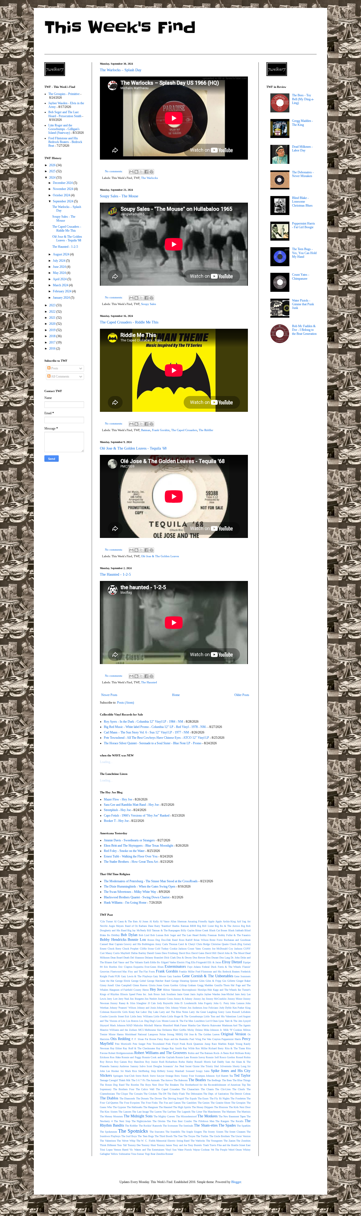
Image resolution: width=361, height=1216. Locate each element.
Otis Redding (120, 1039)
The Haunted (149, 682)
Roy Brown (106, 1061)
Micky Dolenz (195, 1029)
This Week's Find (120, 28)
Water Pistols (185, 1149)
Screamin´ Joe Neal (173, 1066)
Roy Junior (151, 1061)
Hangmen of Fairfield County (125, 989)
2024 (52, 177)
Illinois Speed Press (131, 994)
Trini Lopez (106, 1149)
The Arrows (167, 1080)
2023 (52, 305)
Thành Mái (124, 1080)
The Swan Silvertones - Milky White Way (130, 892)
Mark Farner (180, 1025)
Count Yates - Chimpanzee (300, 276)
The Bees (227, 1080)
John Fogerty (205, 1003)
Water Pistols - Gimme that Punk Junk (303, 304)
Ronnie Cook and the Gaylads (158, 1057)
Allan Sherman (178, 921)
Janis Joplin (196, 994)
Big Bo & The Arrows (227, 925)
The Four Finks (149, 1102)
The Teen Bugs (146, 1136)
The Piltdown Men (203, 1121)
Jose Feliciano (210, 1007)
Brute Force (216, 939)
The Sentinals (186, 1125)
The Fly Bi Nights (220, 1098)
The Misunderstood (186, 1116)
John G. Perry (221, 1003)
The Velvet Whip (126, 1140)
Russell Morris (203, 1061)
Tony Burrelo (195, 1145)
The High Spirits (182, 1107)
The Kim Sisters (109, 1111)
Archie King (229, 921)
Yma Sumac (137, 1153)
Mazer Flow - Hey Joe (118, 799)
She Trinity (207, 1066)
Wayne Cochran (201, 1149)
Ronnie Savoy (197, 1057)
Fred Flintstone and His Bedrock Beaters (218, 971)
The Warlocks (149, 177)
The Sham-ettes (205, 1125)
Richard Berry (216, 1048)
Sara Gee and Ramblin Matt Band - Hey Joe (131, 805)
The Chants (207, 1089)
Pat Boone (150, 1039)
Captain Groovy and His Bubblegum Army (138, 944)
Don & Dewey (184, 957)
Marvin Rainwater (211, 1025)
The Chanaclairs (190, 1089)
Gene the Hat (107, 980)
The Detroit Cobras (240, 1093)
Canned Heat (107, 944)
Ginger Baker (243, 980)
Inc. (145, 994)
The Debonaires (194, 1093)
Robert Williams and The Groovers (160, 1053)
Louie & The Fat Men (181, 1020)
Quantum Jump (201, 1043)
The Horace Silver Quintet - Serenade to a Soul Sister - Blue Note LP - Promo (152, 743)
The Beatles (197, 1080)
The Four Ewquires (129, 1102)
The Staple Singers (191, 1131)
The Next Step (122, 1121)
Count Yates (194, 948)
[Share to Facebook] (146, 171)
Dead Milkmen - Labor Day (302, 148)
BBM (193, 925)
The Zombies (243, 1140)
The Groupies (238, 1102)
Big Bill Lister (205, 925)
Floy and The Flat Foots (141, 971)
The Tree (178, 1136)
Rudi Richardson (168, 1061)
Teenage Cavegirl (109, 1080)
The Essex (203, 1098)
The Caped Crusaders (184, 430)
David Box (185, 953)
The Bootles (132, 1084)
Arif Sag (241, 921)
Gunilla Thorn (222, 985)
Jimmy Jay (199, 998)
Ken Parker (238, 1007)
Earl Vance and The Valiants (128, 962)
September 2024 (63, 201)
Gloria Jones (155, 985)
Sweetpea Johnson (205, 1075)
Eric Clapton (125, 966)
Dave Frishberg (170, 953)
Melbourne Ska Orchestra (158, 1029)
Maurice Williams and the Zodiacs (118, 1029)
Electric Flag (183, 962)
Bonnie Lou (137, 939)
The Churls (238, 1089)
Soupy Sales (148, 304)
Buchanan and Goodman (237, 939)
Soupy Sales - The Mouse (119, 196)
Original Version (233, 1034)
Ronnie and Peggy (131, 1057)
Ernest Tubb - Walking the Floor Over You (131, 856)
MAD (129, 1025)
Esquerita (138, 966)
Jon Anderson (195, 1007)
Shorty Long (239, 1066)
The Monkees (207, 1116)
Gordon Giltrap (178, 985)
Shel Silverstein (222, 1066)
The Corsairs (136, 1093)
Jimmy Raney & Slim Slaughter (128, 1003)
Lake (155, 1011)
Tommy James (164, 1145)
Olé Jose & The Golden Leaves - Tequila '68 (133, 448)
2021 (52, 318)
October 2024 (62, 195)
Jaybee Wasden (212, 994)
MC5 (141, 1029)
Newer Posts (109, 695)
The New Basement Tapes (232, 1116)
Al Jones (143, 921)
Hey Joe (156, 989)
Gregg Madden (205, 985)
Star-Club (129, 1075)
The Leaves (155, 1111)
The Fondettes (238, 1098)
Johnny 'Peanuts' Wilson (123, 1007)
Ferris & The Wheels (229, 966)
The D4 (162, 1093)
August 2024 (61, 254)
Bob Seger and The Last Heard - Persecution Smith (64, 114)
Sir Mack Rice (129, 1071)
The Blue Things (242, 1080)
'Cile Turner (106, 921)
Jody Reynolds (165, 1003)
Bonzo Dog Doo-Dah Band (162, 939)
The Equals (191, 1098)
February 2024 (62, 291)
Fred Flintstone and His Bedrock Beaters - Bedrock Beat (65, 142)
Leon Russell (233, 1011)
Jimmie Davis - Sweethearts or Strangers (129, 840)
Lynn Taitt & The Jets (230, 1020)
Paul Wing (195, 1039)
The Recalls (236, 1121)
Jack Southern (168, 994)
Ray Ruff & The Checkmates (139, 1048)
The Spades (227, 1125)
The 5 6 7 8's (138, 1080)
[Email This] (131, 171)
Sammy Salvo (138, 1066)
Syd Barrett (222, 1075)
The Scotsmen (170, 1125)
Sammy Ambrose (119, 1066)
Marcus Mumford (163, 1025)
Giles (202, 980)
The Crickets (150, 1093)
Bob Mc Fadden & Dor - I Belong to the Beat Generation (304, 330)
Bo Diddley (113, 935)
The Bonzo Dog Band (112, 1084)
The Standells (172, 1131)
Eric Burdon (110, 966)
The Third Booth (164, 1136)
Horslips (202, 989)
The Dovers (156, 1098)
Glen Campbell (123, 985)
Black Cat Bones (218, 930)
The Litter (196, 1111)
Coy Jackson (235, 948)
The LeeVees (169, 1111)
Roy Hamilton (136, 1061)
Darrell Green (154, 953)
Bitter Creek (201, 930)
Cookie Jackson (178, 948)
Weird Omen (235, 1149)
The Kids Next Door (240, 1107)
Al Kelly (154, 921)
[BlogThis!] (136, 171)
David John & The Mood (231, 953)
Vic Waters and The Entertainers (146, 1149)
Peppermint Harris (231, 1039)
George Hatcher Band (158, 980)
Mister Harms (116, 1034)
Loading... (106, 762)
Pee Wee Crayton (211, 1039)
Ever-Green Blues (154, 966)
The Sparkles (244, 1125)
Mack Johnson (118, 1025)
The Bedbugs (214, 1080)
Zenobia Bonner (164, 1153)
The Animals (153, 1080)
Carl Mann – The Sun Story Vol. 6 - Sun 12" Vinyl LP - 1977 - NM (146, 732)
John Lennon (237, 1003)
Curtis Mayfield (121, 953)
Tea (231, 1075)
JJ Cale (152, 1003)
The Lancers (124, 1111)
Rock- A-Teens (221, 1053)
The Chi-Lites (223, 1089)
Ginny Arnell (107, 985)
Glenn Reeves (140, 985)
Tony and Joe (180, 1145)
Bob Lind (144, 935)
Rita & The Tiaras (235, 1048)
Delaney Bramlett (154, 957)
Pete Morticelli (123, 1043)
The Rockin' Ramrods (150, 1125)
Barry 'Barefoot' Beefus (166, 925)
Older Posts (241, 695)
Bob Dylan (129, 935)
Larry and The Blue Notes (173, 1011)
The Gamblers (189, 1102)
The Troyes (189, 1136)
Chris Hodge (203, 944)
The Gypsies (119, 1107)
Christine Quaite (220, 944)
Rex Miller (201, 1048)
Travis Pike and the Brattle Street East (230, 1145)
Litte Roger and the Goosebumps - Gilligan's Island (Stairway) (64, 129)
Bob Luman (156, 935)
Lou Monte (162, 1020)
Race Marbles (219, 1043)
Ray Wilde (189, 1048)
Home (176, 695)
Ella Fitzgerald (199, 962)
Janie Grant (183, 994)
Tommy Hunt (148, 1145)
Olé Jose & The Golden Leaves (160, 556)
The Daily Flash (176, 1093)
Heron (145, 989)
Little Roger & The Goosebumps (185, 1016)
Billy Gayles (187, 930)
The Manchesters (212, 1111)
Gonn (166, 985)
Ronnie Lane (182, 1057)
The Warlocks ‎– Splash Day (120, 70)
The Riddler (206, 430)
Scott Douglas (154, 1066)
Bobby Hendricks (113, 939)
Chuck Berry (114, 948)
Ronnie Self (212, 1057)
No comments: (114, 171)
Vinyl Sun (171, 1149)
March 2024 (61, 285)
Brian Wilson (201, 939)
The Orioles (158, 1121)
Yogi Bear (150, 1153)
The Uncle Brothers (219, 1136)
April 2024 (60, 279)
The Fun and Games (170, 1102)
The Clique (122, 1093)
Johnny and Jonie (146, 1007)
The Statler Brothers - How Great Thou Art (131, 862)
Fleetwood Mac (118, 971)
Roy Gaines (120, 1061)
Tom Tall (122, 1145)
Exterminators (175, 966)
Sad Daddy (218, 1061)
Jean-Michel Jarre (230, 994)
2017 (52, 342)
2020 (52, 324)
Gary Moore (159, 976)
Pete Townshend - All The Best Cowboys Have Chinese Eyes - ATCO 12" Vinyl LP (156, 738)
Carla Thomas (169, 944)
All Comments (59, 376)
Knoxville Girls (118, 1011)
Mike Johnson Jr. (213, 1029)
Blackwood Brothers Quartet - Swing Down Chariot (136, 897)
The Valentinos (108, 1140)
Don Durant (212, 957)
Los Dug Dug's (147, 1020)
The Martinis (244, 1111)
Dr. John (235, 957)
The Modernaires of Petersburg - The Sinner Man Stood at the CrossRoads (151, 881)
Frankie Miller (187, 971)
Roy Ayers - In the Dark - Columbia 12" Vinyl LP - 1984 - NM (143, 721)
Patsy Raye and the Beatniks (172, 1039)
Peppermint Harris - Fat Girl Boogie (303, 225)
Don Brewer (199, 957)
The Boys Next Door (152, 1084)
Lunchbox (199, 1020)
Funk (111, 976)
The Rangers (222, 1121)
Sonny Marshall (175, 1071)
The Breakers (172, 1084)
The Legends (183, 1111)
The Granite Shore (220, 1102)
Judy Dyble (225, 1007)
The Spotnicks (133, 1131)
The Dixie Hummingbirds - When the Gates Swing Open (139, 886)
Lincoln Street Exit (119, 1016)
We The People (219, 1149)
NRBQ (179, 1034)
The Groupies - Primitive (64, 94)
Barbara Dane (146, 925)
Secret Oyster (192, 1066)
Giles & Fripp (213, 980)
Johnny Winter (179, 1007)
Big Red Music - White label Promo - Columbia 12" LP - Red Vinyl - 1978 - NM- (155, 727)
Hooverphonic (189, 989)
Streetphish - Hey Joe (117, 810)
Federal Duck (209, 966)
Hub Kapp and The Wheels (222, 989)
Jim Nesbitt (151, 998)
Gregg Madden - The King (302, 122)
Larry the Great (197, 1011)
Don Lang (224, 957)
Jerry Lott (112, 998)
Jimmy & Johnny (183, 998)
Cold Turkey (162, 948)
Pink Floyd (172, 1043)
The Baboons (181, 1080)
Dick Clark (170, 957)
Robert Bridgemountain (120, 1053)
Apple (218, 921)
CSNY (247, 948)
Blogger (236, 1182)
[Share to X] (141, 171)
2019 (52, 330)
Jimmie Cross (165, 998)
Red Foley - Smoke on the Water (124, 851)
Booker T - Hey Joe (116, 821)
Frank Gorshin (161, 430)
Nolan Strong (166, 1034)
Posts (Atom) (125, 702)
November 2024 (63, 189)
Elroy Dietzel (232, 962)
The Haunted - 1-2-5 (115, 574)
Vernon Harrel (121, 1149)
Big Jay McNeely (136, 930)
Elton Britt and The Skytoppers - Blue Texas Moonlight (138, 845)
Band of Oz (131, 925)
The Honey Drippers (202, 1107)
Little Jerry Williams (141, 1016)
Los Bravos (132, 1020)
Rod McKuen (237, 1053)
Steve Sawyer (157, 1075)
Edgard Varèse (168, 962)
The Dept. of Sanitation (216, 1093)
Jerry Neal (123, 998)
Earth (146, 962)
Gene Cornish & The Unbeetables (207, 976)
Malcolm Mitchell (143, 1025)
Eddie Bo (155, 962)
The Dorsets (142, 1098)
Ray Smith (176, 1048)
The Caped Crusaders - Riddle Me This (129, 322)
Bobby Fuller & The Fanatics (234, 935)
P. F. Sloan (138, 1039)
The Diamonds (127, 1098)
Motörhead (130, 1034)
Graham (192, 985)
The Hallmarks (134, 1107)
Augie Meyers (116, 925)
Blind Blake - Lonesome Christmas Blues (302, 201)
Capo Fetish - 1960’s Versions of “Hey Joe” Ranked (136, 815)
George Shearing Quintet (184, 980)
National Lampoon (148, 1034)
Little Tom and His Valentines (220, 1016)
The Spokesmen (108, 1131)
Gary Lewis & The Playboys (136, 976)
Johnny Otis (163, 1007)
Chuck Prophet (130, 948)
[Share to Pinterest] (151, 171)
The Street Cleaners (235, 1131)
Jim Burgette (137, 998)
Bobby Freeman (208, 935)
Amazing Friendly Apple (201, 921)
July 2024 (59, 261)
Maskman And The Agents (236, 1025)
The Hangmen (150, 1107)
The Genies (204, 1102)
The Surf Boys (129, 1136)
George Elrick (122, 980)
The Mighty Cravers (164, 1116)
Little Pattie (160, 1016)
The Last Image (140, 1111)
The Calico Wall (145, 1089)
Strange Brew (172, 1075)
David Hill (210, 953)
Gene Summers (242, 976)
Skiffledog (143, 1071)
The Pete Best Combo (179, 1121)
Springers (118, 1075)
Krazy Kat (134, 1011)
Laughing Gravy (215, 1011)
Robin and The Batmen (200, 1053)
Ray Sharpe (162, 1048)
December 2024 (63, 183)
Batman (145, 430)
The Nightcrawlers (141, 1121)
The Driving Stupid (173, 1098)
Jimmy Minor (235, 998)
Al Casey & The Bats (126, 921)
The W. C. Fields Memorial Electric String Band (163, 1140)
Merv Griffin (180, 1029)
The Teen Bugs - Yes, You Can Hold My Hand (304, 253)
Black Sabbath (236, 930)
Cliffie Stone (147, 948)
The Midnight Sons (138, 1116)
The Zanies (229, 1140)
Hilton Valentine (172, 989)
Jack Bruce (154, 994)
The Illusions (221, 1107)
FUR (117, 976)
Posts (54, 368)
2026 (52, 165)
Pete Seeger (139, 1043)
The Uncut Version (241, 1136)
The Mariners (229, 1111)
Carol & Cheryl (186, 944)
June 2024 (60, 267)
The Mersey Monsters (111, 1116)
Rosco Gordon (227, 1057)
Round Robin (243, 1057)
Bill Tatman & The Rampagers (163, 930)
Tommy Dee (134, 1145)
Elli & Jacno (214, 962)
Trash (206, 1145)
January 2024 (62, 297)
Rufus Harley (186, 1061)
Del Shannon (137, 957)
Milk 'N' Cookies (232, 1029)
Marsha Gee (194, 1025)
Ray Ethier (116, 1048)
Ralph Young (235, 1043)
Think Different (108, 1145)
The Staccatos (157, 1131)
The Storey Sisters (213, 1131)
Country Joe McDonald (215, 948)
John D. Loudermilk (185, 1003)
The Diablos (109, 1098)
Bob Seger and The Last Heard (181, 935)
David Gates (197, 953)
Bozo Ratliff (186, 939)
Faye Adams (194, 966)
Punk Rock (186, 1043)
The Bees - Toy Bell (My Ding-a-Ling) (303, 99)
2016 (52, 348)
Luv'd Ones (212, 1020)
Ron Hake (115, 1057)
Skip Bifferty (158, 1071)
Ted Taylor (242, 1075)
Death (126, 957)
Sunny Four (187, 1075)
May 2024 (60, 273)
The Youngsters (214, 1140)
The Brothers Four (123, 1089)
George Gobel (138, 980)
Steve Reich (142, 1075)
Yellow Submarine (120, 1153)
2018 (52, 336)
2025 (52, 171)
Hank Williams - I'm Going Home (125, 902)
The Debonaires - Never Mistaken (303, 174)
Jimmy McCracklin (216, 998)
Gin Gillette (228, 980)
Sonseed (190, 1071)
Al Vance (165, 921)
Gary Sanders (174, 976)
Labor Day (146, 1011)
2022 (52, 311)
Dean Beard (116, 957)
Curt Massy (106, 953)
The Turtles (202, 1136)
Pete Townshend (155, 1043)
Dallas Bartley (138, 953)
